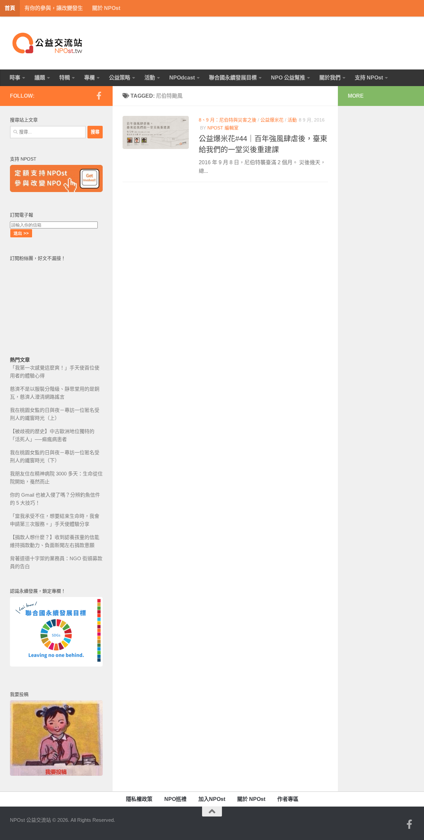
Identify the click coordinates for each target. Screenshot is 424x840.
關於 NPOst (106, 8)
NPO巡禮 (175, 799)
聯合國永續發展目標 (233, 77)
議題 (39, 77)
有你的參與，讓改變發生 (54, 8)
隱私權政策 (139, 799)
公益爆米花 (272, 120)
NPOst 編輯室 (222, 127)
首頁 (10, 8)
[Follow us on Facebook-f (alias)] (99, 96)
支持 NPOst (369, 77)
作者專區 (287, 799)
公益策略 (119, 77)
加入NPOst (211, 799)
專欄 (89, 77)
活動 (149, 77)
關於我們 (330, 77)
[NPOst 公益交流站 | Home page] (48, 43)
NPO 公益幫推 (288, 77)
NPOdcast (182, 77)
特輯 (64, 77)
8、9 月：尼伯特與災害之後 (227, 120)
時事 (15, 77)
